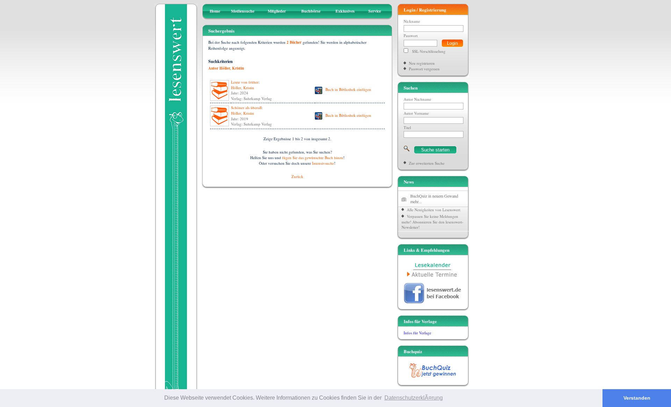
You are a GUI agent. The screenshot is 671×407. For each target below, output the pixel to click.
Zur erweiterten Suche (427, 163)
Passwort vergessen (424, 68)
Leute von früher (245, 82)
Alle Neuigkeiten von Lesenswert (433, 209)
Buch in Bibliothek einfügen (348, 89)
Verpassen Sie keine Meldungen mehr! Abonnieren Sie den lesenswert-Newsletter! (432, 222)
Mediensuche (242, 11)
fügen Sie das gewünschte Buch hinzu (312, 157)
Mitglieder (277, 11)
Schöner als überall (246, 107)
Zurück (297, 176)
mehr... (415, 201)
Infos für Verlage (417, 332)
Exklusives (345, 11)
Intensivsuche (323, 163)
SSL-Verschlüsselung (429, 51)
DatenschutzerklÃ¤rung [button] (413, 398)
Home (215, 11)
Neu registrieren (422, 63)
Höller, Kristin (242, 87)
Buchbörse (310, 11)
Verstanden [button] (636, 398)
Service (374, 11)
